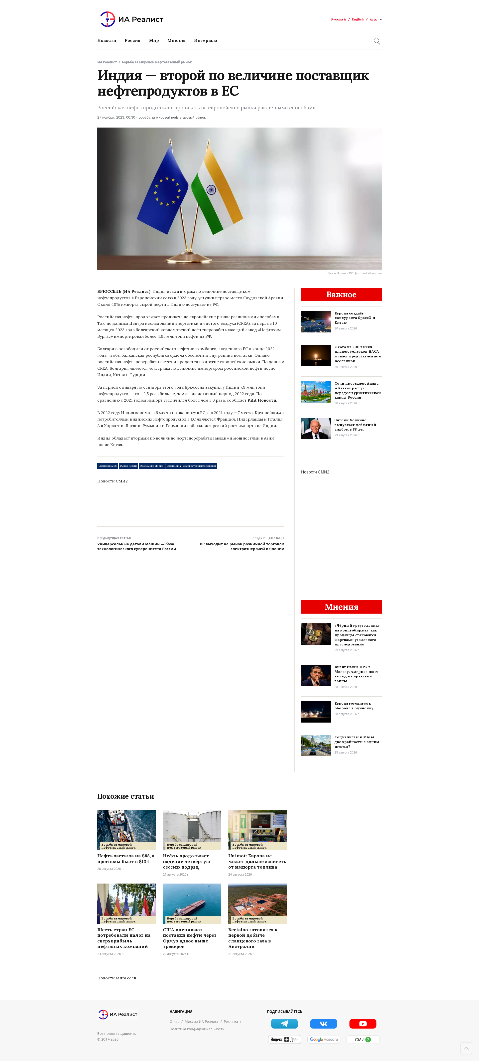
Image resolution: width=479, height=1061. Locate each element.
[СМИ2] (362, 1040)
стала (173, 291)
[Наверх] (466, 1048)
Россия (132, 40)
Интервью (205, 40)
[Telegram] (284, 1024)
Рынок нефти (128, 465)
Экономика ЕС (108, 465)
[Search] (376, 40)
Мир (154, 40)
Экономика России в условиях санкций (191, 465)
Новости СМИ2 (112, 480)
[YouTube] (362, 1024)
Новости (106, 40)
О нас (174, 1021)
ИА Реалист (107, 62)
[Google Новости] (323, 1040)
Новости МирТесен (116, 977)
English (358, 19)
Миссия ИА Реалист (202, 1021)
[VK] (323, 1024)
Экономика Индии (151, 465)
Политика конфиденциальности (197, 1029)
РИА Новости (261, 400)
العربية (373, 19)
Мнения (176, 40)
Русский (338, 19)
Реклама (231, 1021)
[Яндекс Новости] (284, 1040)
